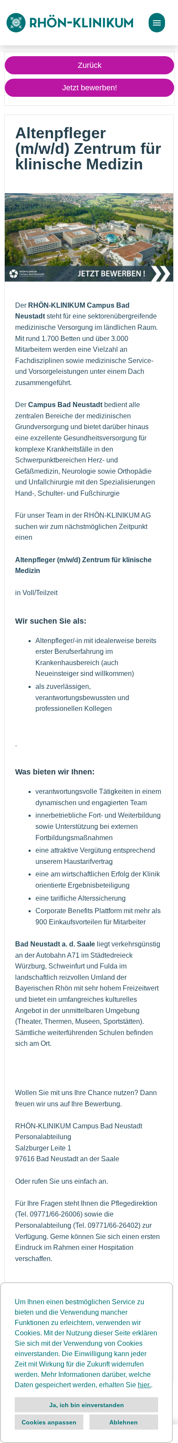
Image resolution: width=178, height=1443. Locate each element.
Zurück (90, 65)
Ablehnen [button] (123, 1422)
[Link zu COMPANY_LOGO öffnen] (69, 22)
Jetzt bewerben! (89, 87)
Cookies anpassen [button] (49, 1422)
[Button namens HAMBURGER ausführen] (157, 22)
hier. (144, 1385)
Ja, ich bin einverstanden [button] (86, 1405)
